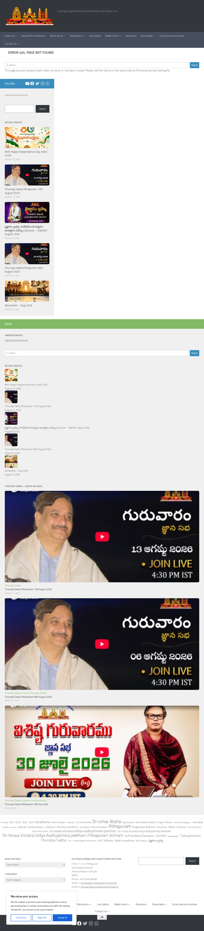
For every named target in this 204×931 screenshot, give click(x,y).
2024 (24, 822)
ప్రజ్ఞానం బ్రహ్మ (156, 840)
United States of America (84, 840)
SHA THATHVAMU (40, 831)
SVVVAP (161, 836)
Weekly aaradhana (125, 840)
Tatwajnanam (190, 836)
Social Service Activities (171, 35)
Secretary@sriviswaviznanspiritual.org (99, 886)
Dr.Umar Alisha (83, 822)
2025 (31, 822)
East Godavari (128, 822)
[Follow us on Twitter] (37, 83)
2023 (18, 822)
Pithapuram (120, 826)
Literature (50, 827)
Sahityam (181, 827)
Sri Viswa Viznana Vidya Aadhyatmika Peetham (144, 831)
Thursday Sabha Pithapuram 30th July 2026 (26, 804)
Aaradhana (42, 822)
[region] (41, 908)
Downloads (147, 35)
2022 (11, 822)
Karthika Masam (36, 827)
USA (99, 840)
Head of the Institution (33, 35)
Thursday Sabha (13, 585)
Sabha (171, 827)
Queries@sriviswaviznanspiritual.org (98, 883)
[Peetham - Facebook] (32, 83)
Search (42, 108)
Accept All (62, 917)
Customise (21, 917)
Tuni (70, 841)
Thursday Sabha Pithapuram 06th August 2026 (28, 449)
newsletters (84, 827)
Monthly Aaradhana (67, 827)
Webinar (108, 840)
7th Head (4, 822)
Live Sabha (95, 35)
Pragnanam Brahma (143, 827)
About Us (9, 35)
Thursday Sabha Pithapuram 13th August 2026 (28, 406)
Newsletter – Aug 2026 (18, 305)
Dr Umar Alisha (106, 822)
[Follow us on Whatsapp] (47, 83)
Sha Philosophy (194, 827)
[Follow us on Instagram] (42, 83)
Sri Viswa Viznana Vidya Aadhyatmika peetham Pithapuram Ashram (63, 835)
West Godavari (141, 841)
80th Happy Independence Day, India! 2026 (26, 384)
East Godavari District (145, 822)
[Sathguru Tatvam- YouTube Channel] (27, 83)
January (14, 827)
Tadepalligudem (173, 836)
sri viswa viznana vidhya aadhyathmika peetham (83, 831)
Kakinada (22, 827)
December (71, 822)
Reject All (42, 917)
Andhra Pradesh (58, 822)
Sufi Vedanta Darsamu (139, 836)
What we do (56, 35)
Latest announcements (16, 95)
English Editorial (164, 822)
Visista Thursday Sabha (34, 693)
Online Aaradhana (99, 827)
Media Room (112, 35)
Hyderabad (197, 822)
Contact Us (10, 43)
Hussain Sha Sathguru (182, 822)
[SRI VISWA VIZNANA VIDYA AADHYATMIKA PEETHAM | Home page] (29, 15)
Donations (130, 35)
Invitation (5, 827)
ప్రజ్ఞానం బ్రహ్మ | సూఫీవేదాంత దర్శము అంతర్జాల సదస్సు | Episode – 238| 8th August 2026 (26, 230)
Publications (76, 35)
